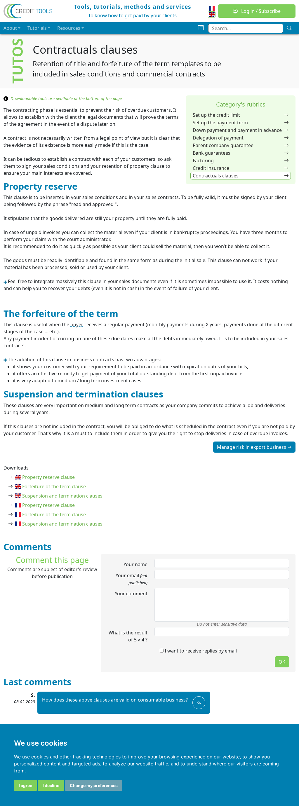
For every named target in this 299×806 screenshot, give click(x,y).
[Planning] (201, 28)
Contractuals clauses (216, 175)
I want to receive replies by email (200, 651)
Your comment (131, 593)
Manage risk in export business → (254, 447)
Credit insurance (211, 168)
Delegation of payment (218, 138)
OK (282, 662)
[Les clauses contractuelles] (212, 8)
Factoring (203, 160)
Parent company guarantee (223, 145)
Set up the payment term (220, 122)
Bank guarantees (211, 153)
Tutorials (37, 28)
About (10, 28)
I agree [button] (25, 785)
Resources (68, 28)
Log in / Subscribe (260, 11)
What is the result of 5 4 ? (128, 636)
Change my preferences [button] (94, 785)
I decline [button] (51, 785)
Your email (131, 578)
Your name (135, 564)
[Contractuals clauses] (211, 14)
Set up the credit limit (216, 115)
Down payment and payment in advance (237, 130)
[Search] (289, 28)
